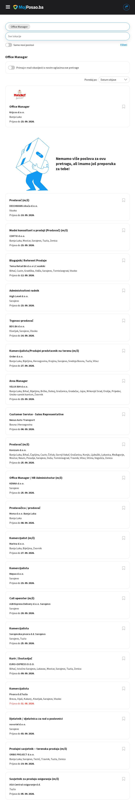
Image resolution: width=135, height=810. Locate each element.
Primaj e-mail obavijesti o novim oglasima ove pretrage (47, 67)
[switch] (8, 45)
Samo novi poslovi (24, 45)
